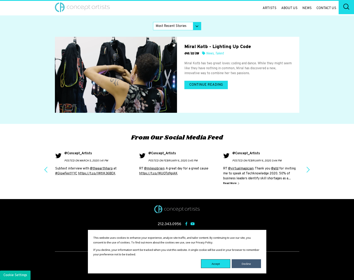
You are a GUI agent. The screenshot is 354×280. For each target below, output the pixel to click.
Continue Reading (206, 85)
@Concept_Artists (78, 153)
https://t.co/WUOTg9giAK (158, 174)
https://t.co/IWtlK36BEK (97, 174)
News (307, 8)
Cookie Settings (15, 275)
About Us (289, 8)
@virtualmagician (240, 169)
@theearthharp (101, 169)
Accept (216, 263)
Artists (269, 8)
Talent (219, 54)
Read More (230, 183)
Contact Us (326, 8)
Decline (246, 263)
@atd (274, 169)
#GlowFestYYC (66, 174)
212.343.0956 (169, 224)
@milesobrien (154, 169)
